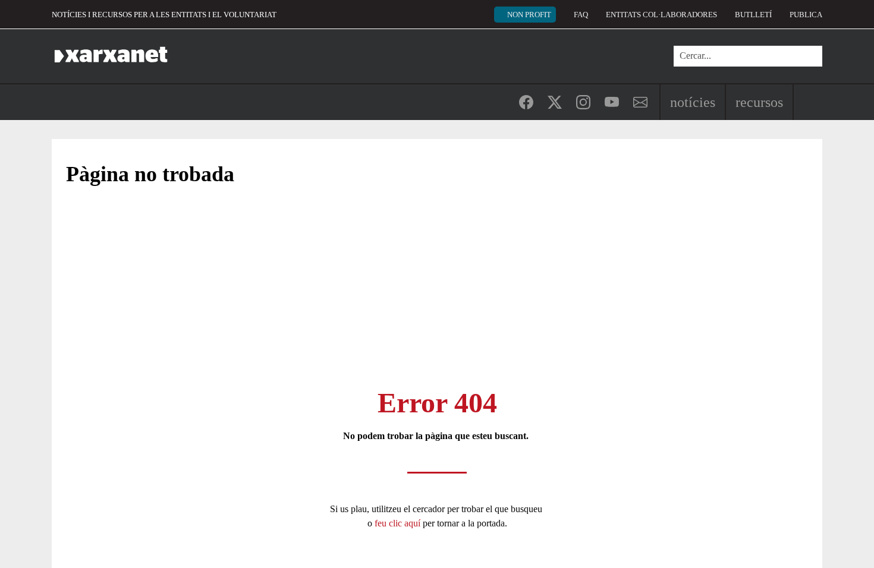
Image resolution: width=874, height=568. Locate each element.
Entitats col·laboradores (661, 14)
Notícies (692, 102)
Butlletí (753, 14)
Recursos (759, 102)
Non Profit (529, 14)
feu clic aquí (399, 523)
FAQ (581, 14)
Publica (806, 14)
